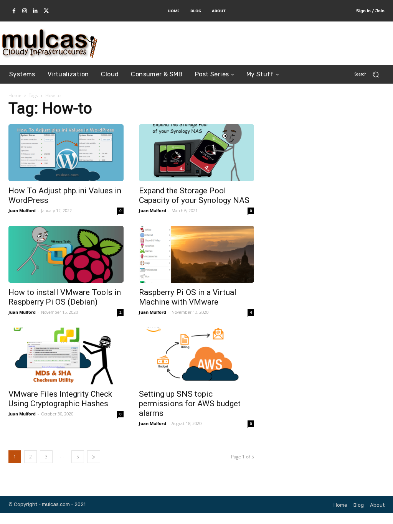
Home (14, 95)
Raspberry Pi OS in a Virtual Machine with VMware (187, 297)
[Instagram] (24, 11)
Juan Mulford (22, 210)
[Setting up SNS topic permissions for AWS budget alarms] (196, 356)
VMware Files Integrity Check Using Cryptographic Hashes (60, 398)
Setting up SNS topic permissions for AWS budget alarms (190, 403)
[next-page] (93, 456)
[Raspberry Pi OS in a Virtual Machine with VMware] (196, 254)
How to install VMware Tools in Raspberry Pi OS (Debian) (64, 297)
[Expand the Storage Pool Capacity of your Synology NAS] (196, 152)
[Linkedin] (35, 11)
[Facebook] (13, 11)
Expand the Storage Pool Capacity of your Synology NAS (194, 195)
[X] (46, 11)
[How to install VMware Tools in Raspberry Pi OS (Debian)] (66, 254)
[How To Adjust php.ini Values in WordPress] (66, 152)
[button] (370, 74)
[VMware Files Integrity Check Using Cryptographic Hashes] (66, 356)
